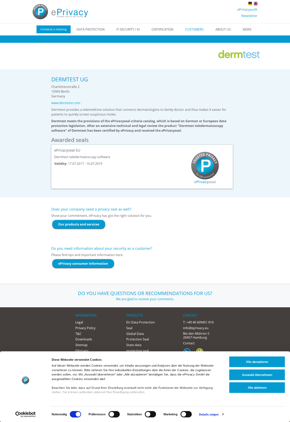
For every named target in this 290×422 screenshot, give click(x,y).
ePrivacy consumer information (83, 263)
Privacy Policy (85, 328)
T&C (78, 334)
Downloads (83, 339)
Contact (189, 343)
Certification (162, 29)
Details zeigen (209, 414)
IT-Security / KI (128, 29)
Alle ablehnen (257, 387)
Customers (194, 29)
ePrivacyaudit (247, 9)
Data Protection (91, 29)
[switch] (114, 414)
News (247, 29)
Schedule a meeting (53, 29)
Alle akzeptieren (257, 361)
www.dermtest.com (65, 103)
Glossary (81, 350)
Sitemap (81, 345)
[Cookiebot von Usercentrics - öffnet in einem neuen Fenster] (25, 414)
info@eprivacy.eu (196, 328)
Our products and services (78, 224)
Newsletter (249, 16)
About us (223, 29)
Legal (79, 322)
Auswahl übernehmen (257, 374)
